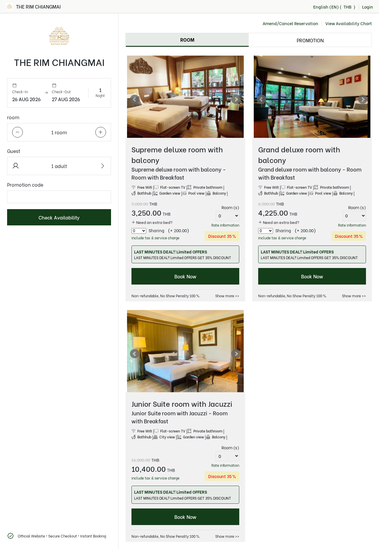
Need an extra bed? (154, 222)
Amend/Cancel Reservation (290, 23)
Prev (134, 99)
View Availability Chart (348, 23)
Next (236, 99)
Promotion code (25, 184)
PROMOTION (310, 40)
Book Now (185, 276)
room (13, 117)
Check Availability (59, 217)
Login (367, 7)
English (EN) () (334, 7)
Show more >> (227, 295)
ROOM (187, 39)
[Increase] (100, 132)
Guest (13, 150)
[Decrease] (17, 132)
